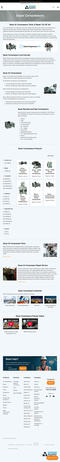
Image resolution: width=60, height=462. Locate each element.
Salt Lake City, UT (28, 410)
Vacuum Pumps (7, 402)
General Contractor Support (37, 398)
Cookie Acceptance (13, 448)
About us (36, 381)
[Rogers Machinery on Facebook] (50, 396)
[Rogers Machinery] (30, 7)
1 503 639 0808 (35, 3)
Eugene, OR (27, 395)
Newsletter (37, 394)
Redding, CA (27, 427)
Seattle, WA (27, 413)
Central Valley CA (28, 389)
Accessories (6, 392)
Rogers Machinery (11, 438)
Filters (4, 389)
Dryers (4, 384)
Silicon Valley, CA (28, 416)
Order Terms (29, 444)
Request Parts (7, 256)
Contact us (37, 387)
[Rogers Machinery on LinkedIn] (47, 396)
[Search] (54, 7)
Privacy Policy (11, 444)
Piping (4, 395)
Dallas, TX (26, 392)
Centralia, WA (27, 387)
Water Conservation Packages (6, 412)
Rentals (15, 390)
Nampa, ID (26, 403)
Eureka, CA (26, 398)
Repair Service (22, 282)
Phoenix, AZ (27, 424)
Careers (36, 384)
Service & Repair (17, 393)
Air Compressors (7, 381)
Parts (14, 387)
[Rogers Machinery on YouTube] (54, 396)
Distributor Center (49, 444)
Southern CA (27, 418)
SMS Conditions (21, 444)
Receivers (5, 387)
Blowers (5, 405)
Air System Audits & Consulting (16, 383)
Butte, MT (26, 384)
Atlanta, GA (27, 381)
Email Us (50, 382)
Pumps (5, 407)
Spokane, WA (27, 421)
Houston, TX (27, 400)
